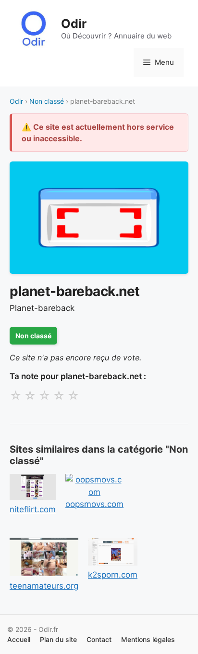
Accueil (18, 639)
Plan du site (58, 639)
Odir (74, 23)
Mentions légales (148, 639)
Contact (99, 639)
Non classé (46, 101)
